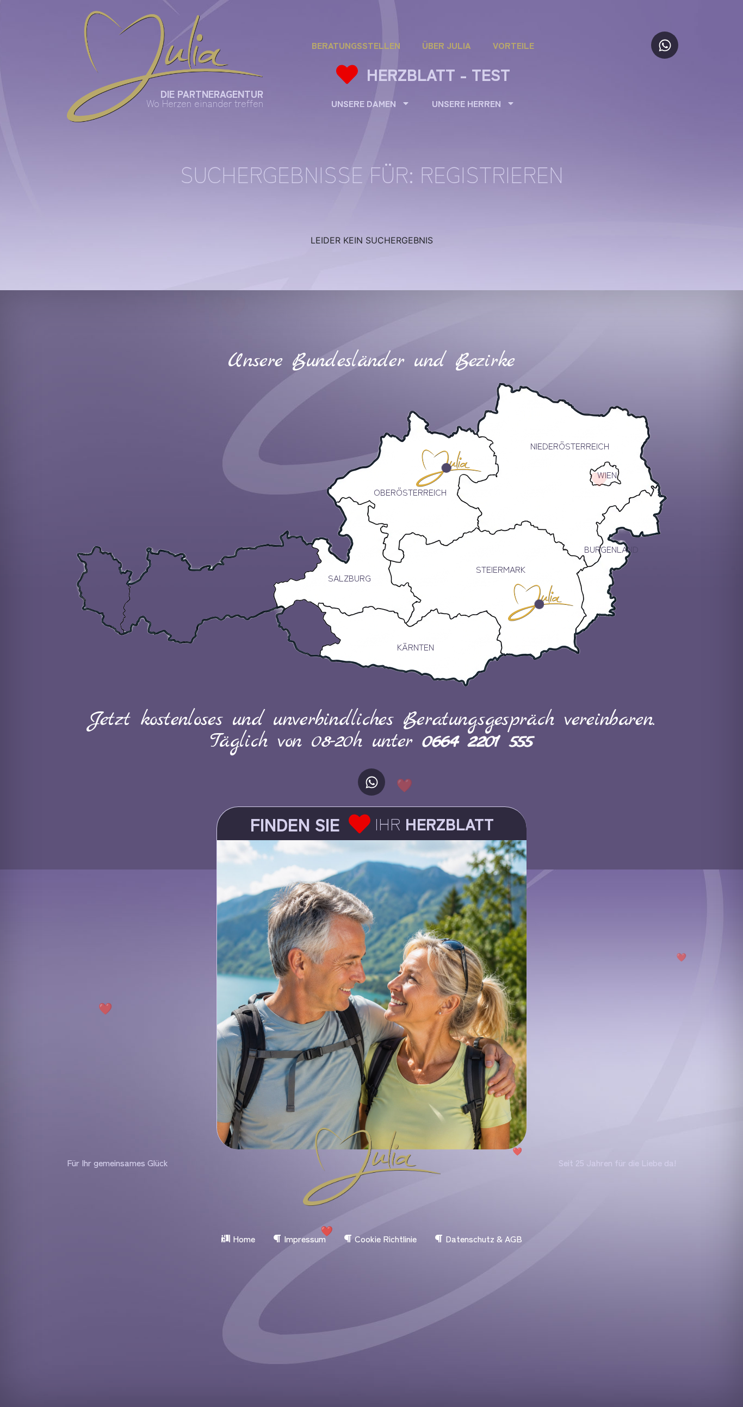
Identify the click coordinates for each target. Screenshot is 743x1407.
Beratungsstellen (356, 45)
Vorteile (513, 45)
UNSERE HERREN (466, 103)
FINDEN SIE (295, 823)
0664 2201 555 (478, 741)
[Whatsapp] (664, 45)
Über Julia (446, 45)
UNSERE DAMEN (363, 103)
